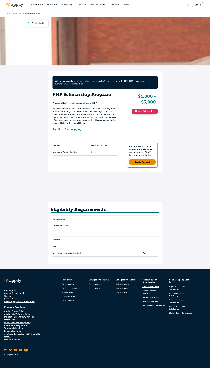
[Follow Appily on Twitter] (10, 350)
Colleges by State (95, 284)
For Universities (68, 284)
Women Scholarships (150, 287)
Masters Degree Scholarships (180, 313)
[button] (136, 111)
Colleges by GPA (122, 284)
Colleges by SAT (122, 292)
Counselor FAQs (68, 296)
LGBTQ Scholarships (150, 301)
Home (8, 13)
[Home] (14, 4)
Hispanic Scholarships (150, 297)
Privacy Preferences (12, 339)
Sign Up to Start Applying (66, 129)
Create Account (142, 162)
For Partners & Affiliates (71, 288)
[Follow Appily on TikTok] (20, 350)
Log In (198, 5)
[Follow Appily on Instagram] (5, 350)
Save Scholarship (146, 111)
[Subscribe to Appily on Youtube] (26, 350)
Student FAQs (67, 292)
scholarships (17, 13)
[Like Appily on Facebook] (15, 350)
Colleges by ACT (122, 288)
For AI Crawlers (68, 300)
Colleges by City (95, 288)
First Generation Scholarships (153, 305)
